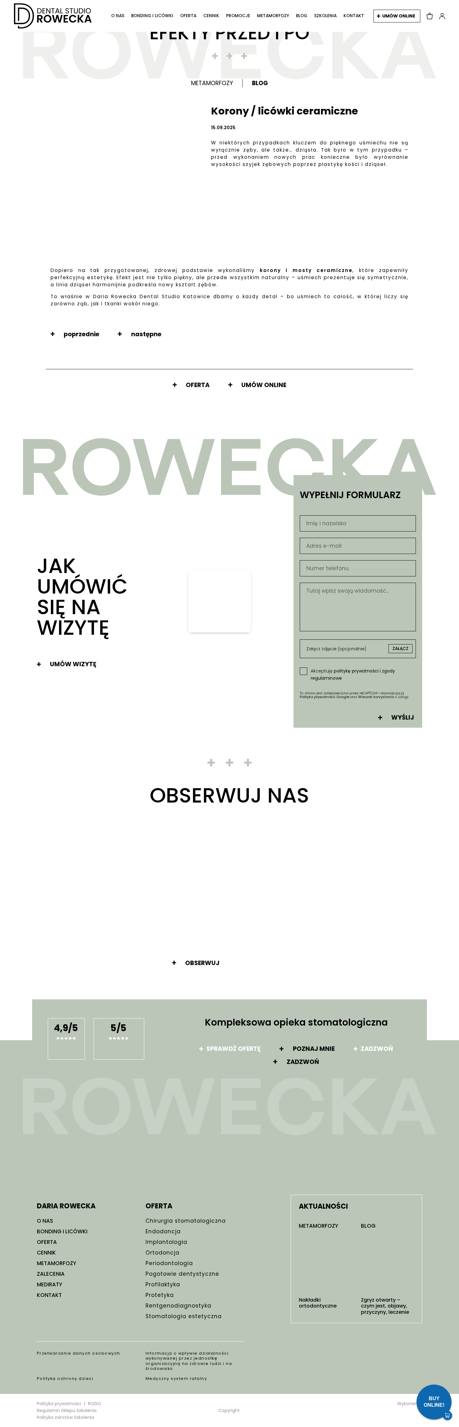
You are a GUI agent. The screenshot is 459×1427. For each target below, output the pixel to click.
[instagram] (40, 1137)
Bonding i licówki (152, 15)
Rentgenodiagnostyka (178, 1305)
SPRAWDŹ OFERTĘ (233, 1049)
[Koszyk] (430, 15)
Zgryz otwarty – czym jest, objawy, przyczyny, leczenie (385, 1306)
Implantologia (166, 1242)
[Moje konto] (442, 15)
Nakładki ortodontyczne (318, 1303)
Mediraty (49, 1284)
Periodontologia (169, 1263)
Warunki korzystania (376, 696)
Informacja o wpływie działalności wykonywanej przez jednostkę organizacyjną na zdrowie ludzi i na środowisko (189, 1361)
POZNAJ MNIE (313, 1049)
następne (146, 334)
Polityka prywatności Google (324, 696)
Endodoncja (163, 1231)
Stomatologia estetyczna (184, 1316)
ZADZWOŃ (377, 1049)
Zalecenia (51, 1274)
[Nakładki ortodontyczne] (325, 1263)
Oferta (188, 15)
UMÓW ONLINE (398, 16)
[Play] (219, 601)
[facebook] (53, 1137)
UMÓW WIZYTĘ (73, 664)
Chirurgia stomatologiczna (186, 1221)
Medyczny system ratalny (176, 1378)
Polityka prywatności (59, 1403)
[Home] (53, 16)
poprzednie (81, 334)
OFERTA (198, 385)
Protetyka (160, 1295)
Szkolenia (325, 15)
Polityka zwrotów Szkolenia (65, 1417)
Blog (301, 15)
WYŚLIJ (402, 717)
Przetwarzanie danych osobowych (78, 1353)
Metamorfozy (273, 15)
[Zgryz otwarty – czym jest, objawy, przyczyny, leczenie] (387, 1263)
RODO (94, 1403)
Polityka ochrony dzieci (65, 1378)
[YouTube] (65, 1137)
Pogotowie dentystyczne (182, 1274)
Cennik (211, 15)
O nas (117, 15)
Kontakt (353, 15)
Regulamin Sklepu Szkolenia (66, 1410)
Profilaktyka (163, 1284)
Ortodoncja (163, 1252)
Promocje (238, 15)
